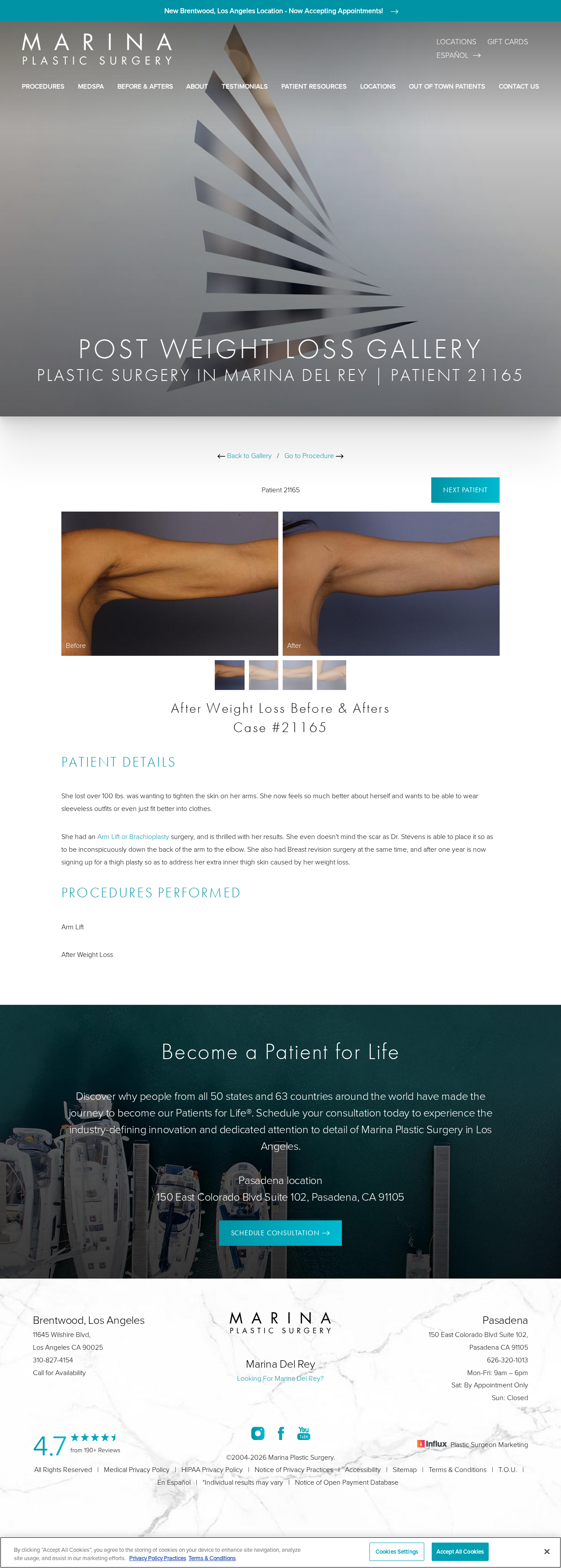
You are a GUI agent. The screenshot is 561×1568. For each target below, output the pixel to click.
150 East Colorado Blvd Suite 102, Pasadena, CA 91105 (280, 1196)
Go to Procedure (310, 455)
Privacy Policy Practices (157, 1558)
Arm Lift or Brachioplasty (133, 836)
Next (465, 489)
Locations (456, 41)
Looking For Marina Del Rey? (280, 1378)
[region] (280, 1552)
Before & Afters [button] (145, 86)
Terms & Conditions (457, 1469)
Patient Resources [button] (314, 86)
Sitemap (405, 1469)
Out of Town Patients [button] (447, 86)
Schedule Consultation (275, 1232)
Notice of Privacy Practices (294, 1469)
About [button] (197, 86)
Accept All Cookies (460, 1551)
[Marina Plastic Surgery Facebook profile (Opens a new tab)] (281, 1433)
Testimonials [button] (245, 86)
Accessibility (363, 1469)
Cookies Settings (397, 1551)
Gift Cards (507, 41)
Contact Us (519, 86)
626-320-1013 (507, 1360)
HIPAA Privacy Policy (212, 1469)
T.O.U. (507, 1469)
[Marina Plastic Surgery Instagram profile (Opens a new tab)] (258, 1433)
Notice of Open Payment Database (346, 1482)
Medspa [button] (91, 86)
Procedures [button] (43, 86)
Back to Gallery (248, 455)
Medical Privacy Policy (137, 1469)
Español (453, 55)
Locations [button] (378, 86)
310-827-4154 (53, 1360)
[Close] (547, 1551)
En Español (174, 1482)
